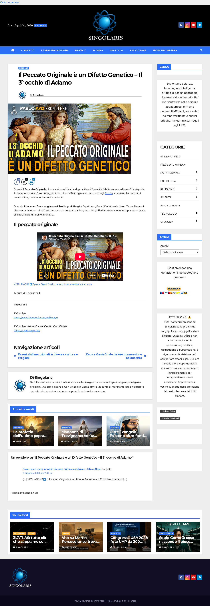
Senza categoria (170, 205)
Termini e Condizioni (170, 418)
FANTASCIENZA (170, 156)
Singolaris (38, 95)
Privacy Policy (169, 411)
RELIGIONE (23, 68)
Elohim (109, 193)
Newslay (117, 601)
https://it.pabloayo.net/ (27, 330)
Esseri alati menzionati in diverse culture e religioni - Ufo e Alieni (62, 469)
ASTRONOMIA (20, 534)
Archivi (164, 245)
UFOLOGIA (116, 50)
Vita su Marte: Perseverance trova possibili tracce (79, 541)
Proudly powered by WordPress (89, 601)
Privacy (80, 50)
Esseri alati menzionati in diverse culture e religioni (48, 356)
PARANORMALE (170, 172)
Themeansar (130, 601)
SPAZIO (31, 534)
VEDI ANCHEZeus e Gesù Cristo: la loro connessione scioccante (53, 284)
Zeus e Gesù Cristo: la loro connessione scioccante (114, 356)
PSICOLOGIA (168, 181)
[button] (201, 50)
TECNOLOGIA (138, 50)
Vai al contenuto (9, 2)
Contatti (27, 50)
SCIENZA (97, 50)
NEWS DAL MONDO (165, 50)
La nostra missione (54, 50)
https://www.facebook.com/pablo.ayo (36, 317)
